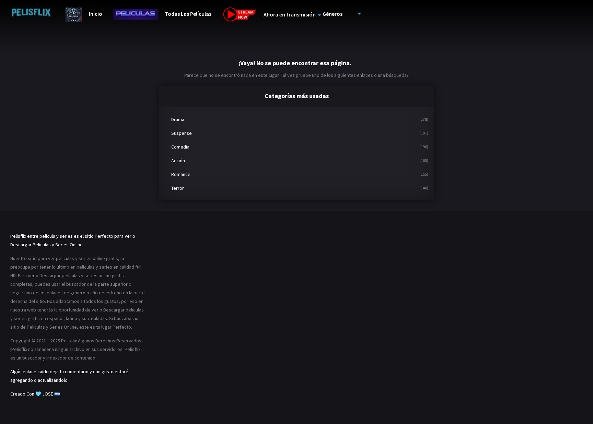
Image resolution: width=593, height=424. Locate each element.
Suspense (181, 133)
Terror (177, 188)
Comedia (180, 147)
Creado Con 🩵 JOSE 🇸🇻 (35, 394)
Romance (180, 174)
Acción (178, 160)
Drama (177, 119)
